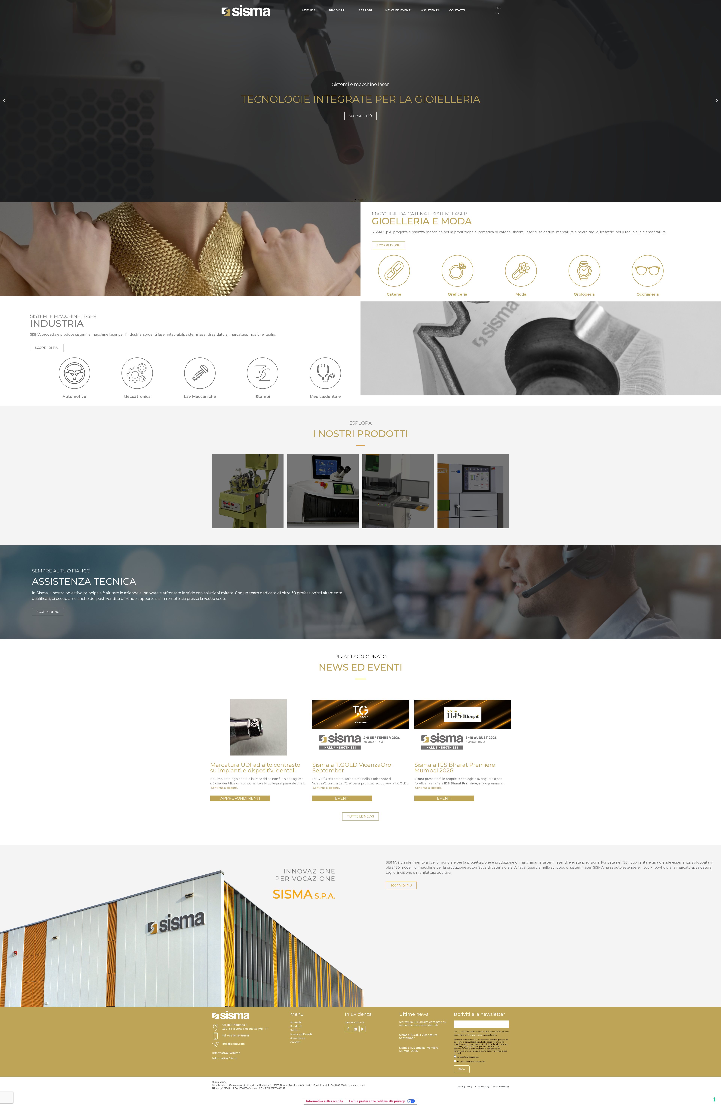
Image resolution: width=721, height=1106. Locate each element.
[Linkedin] (355, 1029)
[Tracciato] (362, 1029)
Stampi (263, 396)
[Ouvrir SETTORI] (374, 10)
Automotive (74, 396)
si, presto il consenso (468, 1056)
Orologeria (584, 294)
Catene (394, 294)
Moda (520, 294)
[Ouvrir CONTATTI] (467, 10)
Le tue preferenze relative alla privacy (377, 1101)
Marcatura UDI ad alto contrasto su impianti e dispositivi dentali (422, 1023)
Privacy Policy (474, 1034)
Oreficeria (457, 294)
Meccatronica (137, 396)
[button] (4, 100)
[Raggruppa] (348, 1029)
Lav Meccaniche (200, 396)
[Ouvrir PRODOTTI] (347, 10)
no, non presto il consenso (471, 1061)
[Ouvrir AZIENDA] (318, 10)
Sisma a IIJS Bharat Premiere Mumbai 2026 (418, 1049)
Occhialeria (648, 294)
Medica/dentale (325, 396)
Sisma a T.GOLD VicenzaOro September (418, 1036)
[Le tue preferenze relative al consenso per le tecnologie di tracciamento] (714, 1099)
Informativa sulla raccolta (324, 1101)
